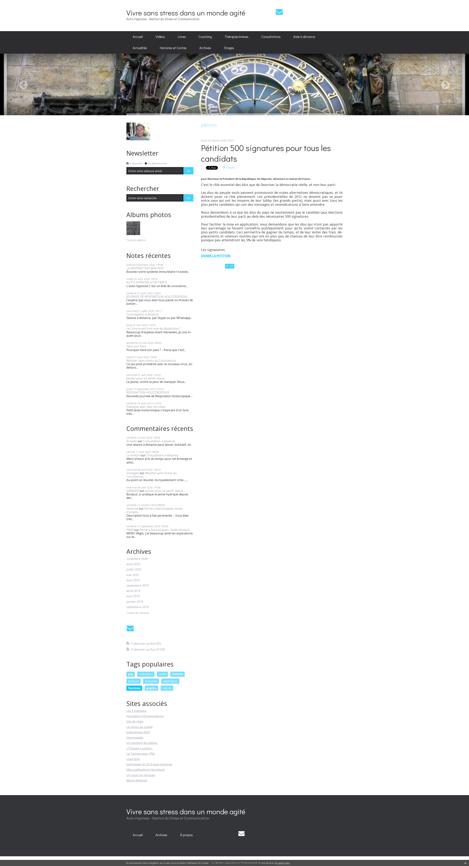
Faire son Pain (136, 346)
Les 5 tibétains (136, 711)
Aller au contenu (13, 3)
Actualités (140, 48)
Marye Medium (136, 780)
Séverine (132, 509)
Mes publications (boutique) (145, 770)
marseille (151, 681)
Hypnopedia (134, 738)
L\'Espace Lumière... (139, 748)
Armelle (131, 441)
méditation (170, 681)
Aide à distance (304, 36)
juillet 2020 (133, 569)
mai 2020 (132, 575)
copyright (133, 759)
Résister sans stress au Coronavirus (151, 361)
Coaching (205, 36)
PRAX (130, 530)
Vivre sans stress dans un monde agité (185, 12)
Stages (229, 48)
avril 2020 (133, 580)
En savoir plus (282, 863)
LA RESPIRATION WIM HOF (144, 268)
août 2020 (133, 564)
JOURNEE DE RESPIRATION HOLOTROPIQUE (156, 297)
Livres (182, 36)
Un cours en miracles (140, 775)
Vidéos (160, 36)
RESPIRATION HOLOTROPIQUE (147, 392)
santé (162, 674)
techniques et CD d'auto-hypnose (149, 764)
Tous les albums (136, 240)
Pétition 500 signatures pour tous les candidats (266, 153)
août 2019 (133, 591)
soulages (132, 473)
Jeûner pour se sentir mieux (145, 378)
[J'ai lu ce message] (465, 862)
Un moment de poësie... (142, 743)
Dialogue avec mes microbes (145, 407)
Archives (205, 48)
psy (130, 674)
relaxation (146, 674)
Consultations (270, 36)
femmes (134, 688)
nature (166, 688)
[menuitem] (137, 37)
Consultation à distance (142, 314)
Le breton (133, 455)
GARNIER (132, 491)
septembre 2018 (137, 607)
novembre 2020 (137, 559)
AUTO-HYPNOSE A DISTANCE (146, 282)
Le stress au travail (139, 727)
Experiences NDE (138, 732)
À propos (186, 835)
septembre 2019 (137, 585)
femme (177, 674)
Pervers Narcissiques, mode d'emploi (154, 510)
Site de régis (134, 721)
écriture (133, 681)
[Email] (279, 11)
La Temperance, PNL (140, 754)
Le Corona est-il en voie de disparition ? (153, 328)
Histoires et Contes (173, 48)
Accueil (138, 36)
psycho (151, 688)
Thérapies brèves (236, 36)
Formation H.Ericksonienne (145, 716)
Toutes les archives (137, 613)
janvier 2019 (134, 601)
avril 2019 (133, 596)
